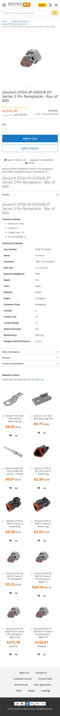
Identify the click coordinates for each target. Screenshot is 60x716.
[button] (42, 5)
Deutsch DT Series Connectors (14, 24)
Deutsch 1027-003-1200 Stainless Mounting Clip (15, 418)
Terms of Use (21, 684)
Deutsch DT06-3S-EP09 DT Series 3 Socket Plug (14, 523)
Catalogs (45, 690)
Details (5, 194)
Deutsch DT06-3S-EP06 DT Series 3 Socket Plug (43, 523)
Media (31, 690)
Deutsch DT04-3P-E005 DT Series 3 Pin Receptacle (14, 576)
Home (5, 21)
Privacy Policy (45, 678)
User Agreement (42, 684)
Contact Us (41, 672)
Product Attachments (13, 363)
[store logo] (19, 5)
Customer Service (23, 678)
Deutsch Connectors (20, 21)
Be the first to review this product (14, 107)
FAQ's (19, 690)
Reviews (6, 357)
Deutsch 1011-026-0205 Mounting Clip (43, 417)
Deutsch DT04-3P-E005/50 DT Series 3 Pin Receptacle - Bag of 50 (43, 632)
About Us (24, 672)
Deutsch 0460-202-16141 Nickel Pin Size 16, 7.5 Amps (15, 471)
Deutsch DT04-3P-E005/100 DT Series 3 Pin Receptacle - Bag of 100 (14, 632)
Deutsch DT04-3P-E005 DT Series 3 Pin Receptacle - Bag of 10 (43, 577)
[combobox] (30, 13)
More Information (11, 351)
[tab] (30, 194)
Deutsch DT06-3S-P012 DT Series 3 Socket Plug (43, 471)
